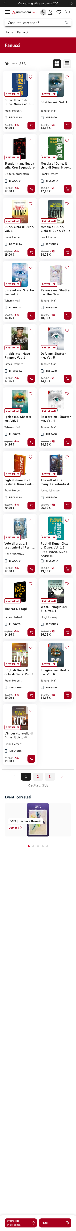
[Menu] (8, 12)
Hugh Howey (49, 617)
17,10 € (46, 191)
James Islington (50, 490)
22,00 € (8, 125)
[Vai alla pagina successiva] (61, 776)
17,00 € (9, 191)
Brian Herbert (49, 552)
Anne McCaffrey (14, 554)
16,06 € (46, 634)
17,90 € (8, 188)
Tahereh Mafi (48, 111)
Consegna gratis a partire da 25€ (38, 3)
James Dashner (13, 364)
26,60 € (46, 507)
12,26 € (9, 381)
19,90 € (45, 315)
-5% (16, 125)
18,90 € (46, 318)
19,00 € (9, 254)
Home (9, 32)
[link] (43, 12)
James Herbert (13, 617)
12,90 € (8, 378)
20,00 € (8, 251)
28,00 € (45, 505)
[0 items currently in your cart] (67, 12)
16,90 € (45, 631)
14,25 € (46, 254)
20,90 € (9, 127)
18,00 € (45, 188)
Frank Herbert (12, 111)
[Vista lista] (67, 63)
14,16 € (46, 127)
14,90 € (45, 125)
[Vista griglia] (57, 63)
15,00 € (45, 251)
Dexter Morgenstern (16, 174)
